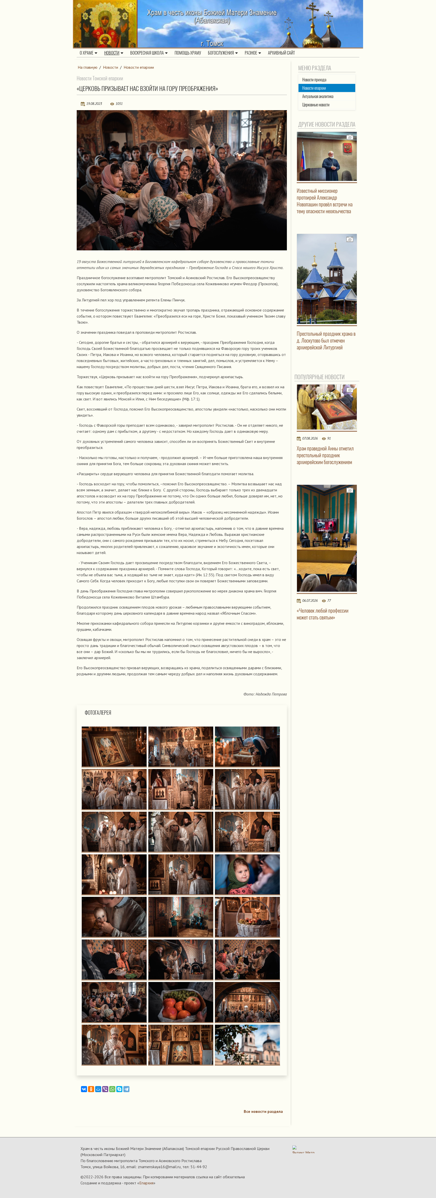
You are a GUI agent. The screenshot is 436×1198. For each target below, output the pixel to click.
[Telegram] (126, 1089)
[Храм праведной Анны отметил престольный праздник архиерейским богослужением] (327, 407)
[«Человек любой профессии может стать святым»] (327, 538)
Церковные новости (316, 104)
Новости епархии (139, 67)
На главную (87, 67)
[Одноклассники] (91, 1089)
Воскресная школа (147, 53)
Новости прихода (314, 79)
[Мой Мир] (98, 1089)
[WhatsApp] (112, 1089)
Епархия (146, 1182)
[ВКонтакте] (84, 1089)
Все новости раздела (263, 1111)
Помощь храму (188, 53)
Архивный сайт (281, 53)
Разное (251, 53)
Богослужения (221, 53)
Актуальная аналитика (317, 96)
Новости (111, 53)
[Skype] (119, 1089)
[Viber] (105, 1089)
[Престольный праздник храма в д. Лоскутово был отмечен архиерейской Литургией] (327, 279)
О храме (86, 53)
